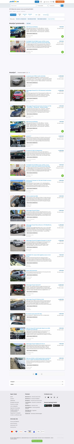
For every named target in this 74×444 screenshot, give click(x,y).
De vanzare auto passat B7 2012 (34, 313)
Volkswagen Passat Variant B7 (33, 284)
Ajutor (11, 396)
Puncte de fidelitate (14, 421)
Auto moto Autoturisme (20, 19)
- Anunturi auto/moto (32, 396)
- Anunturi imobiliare (32, 398)
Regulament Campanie (15, 413)
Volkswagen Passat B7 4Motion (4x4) (35, 299)
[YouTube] (48, 397)
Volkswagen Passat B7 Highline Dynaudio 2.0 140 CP (38, 240)
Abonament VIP (13, 425)
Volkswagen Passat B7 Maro (32, 210)
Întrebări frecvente (14, 402)
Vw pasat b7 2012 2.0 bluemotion (34, 150)
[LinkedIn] (51, 397)
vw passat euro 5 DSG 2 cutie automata (35, 76)
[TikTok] (57, 397)
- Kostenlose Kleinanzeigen (33, 413)
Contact (12, 398)
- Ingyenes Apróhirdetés (30, 411)
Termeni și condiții (14, 404)
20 (27, 72)
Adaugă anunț (60, 1)
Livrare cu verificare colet (16, 414)
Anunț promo (13, 427)
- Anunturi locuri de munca (33, 400)
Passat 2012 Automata (31, 270)
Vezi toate (28, 23)
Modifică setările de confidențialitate (14, 410)
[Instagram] (54, 397)
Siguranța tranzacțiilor (15, 408)
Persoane (25, 15)
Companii (30, 15)
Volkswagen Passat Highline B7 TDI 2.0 (35, 343)
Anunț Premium (13, 423)
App (37, 1)
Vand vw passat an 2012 (32, 196)
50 (29, 72)
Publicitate (12, 400)
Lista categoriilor (14, 406)
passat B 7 (28, 136)
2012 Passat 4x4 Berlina (32, 26)
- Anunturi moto (31, 405)
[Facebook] (45, 397)
